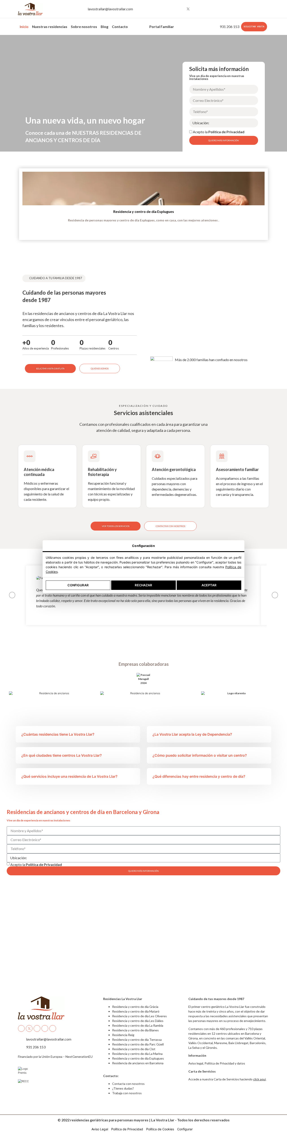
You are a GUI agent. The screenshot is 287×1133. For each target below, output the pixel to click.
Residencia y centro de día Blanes (135, 1030)
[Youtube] (196, 9)
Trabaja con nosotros (127, 1093)
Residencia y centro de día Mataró (135, 1011)
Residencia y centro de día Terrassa (137, 1039)
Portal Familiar (161, 26)
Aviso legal (195, 1063)
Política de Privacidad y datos (224, 1063)
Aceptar (209, 585)
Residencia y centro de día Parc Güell (138, 1044)
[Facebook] (171, 9)
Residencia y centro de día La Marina (137, 1054)
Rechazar (143, 585)
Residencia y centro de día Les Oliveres (139, 1016)
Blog (104, 26)
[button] (5, 200)
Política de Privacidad (226, 132)
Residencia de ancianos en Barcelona (137, 1063)
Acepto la (218, 132)
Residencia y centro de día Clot (133, 1049)
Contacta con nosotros (128, 1084)
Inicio (24, 26)
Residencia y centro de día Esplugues (143, 211)
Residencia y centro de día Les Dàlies (137, 1021)
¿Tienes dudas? (123, 1088)
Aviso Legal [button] (99, 1129)
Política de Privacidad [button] (127, 1129)
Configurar (77, 585)
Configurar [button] (185, 1129)
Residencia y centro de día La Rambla (137, 1025)
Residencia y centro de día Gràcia (135, 1007)
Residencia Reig (123, 1035)
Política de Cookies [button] (160, 1129)
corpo (136, 25)
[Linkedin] (204, 9)
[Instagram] (179, 9)
